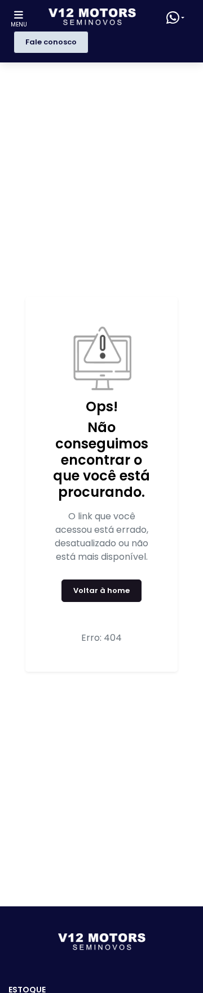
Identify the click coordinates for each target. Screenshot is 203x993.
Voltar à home (101, 590)
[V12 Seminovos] (92, 17)
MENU (19, 24)
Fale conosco (51, 42)
